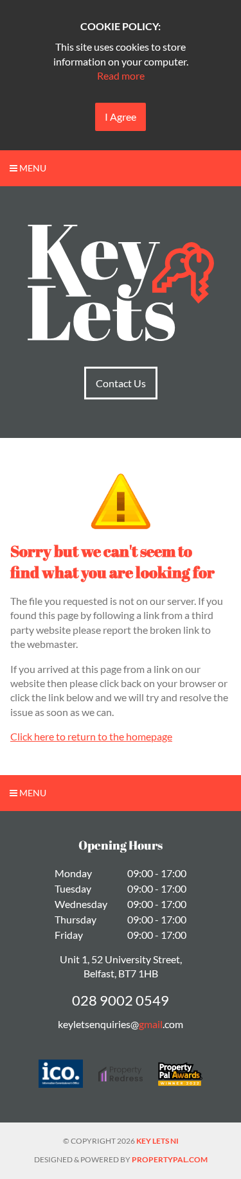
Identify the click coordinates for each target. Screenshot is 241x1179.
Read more (121, 75)
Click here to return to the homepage (91, 736)
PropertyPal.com (170, 1159)
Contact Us (121, 383)
